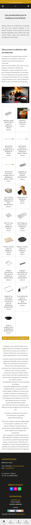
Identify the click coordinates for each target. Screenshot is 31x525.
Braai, (5, 348)
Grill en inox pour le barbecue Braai (8, 225)
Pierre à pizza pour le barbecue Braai (9, 249)
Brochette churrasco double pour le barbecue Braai (8, 149)
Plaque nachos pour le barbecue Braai (22, 249)
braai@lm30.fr (10, 468)
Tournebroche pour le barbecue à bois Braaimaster (22, 299)
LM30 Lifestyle (20, 514)
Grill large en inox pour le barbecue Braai (22, 225)
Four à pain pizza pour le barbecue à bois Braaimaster (8, 200)
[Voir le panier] (28, 6)
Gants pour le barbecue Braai (22, 199)
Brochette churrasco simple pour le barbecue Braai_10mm (22, 149)
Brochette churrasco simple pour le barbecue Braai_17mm (8, 175)
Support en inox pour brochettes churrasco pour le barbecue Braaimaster (8, 301)
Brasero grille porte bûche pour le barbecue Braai (9, 124)
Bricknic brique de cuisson (22, 122)
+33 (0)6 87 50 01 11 (18, 466)
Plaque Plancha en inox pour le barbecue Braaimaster (8, 274)
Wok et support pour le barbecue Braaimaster (8, 328)
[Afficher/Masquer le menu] (3, 6)
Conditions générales (15, 504)
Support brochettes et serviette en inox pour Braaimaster (22, 274)
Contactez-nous (15, 500)
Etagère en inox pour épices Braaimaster (22, 174)
